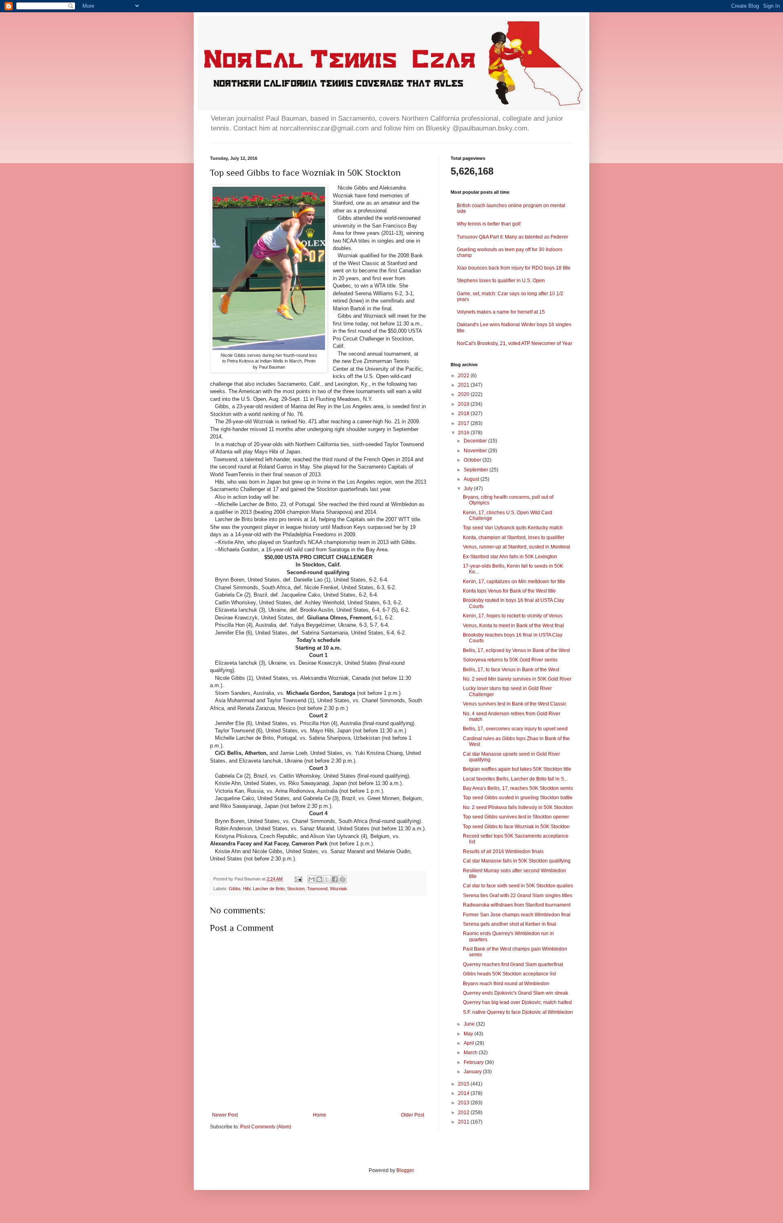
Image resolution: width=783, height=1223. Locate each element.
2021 (464, 385)
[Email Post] (298, 878)
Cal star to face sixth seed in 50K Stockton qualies (518, 886)
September (476, 470)
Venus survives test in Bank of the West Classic (514, 704)
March (471, 1052)
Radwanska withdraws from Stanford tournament (517, 905)
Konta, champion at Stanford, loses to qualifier (513, 537)
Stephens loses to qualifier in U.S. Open (501, 280)
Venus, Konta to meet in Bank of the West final (513, 625)
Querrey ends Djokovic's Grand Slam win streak (515, 993)
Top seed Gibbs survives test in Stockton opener (516, 817)
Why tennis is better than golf (488, 224)
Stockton (296, 888)
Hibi (246, 888)
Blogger (405, 1170)
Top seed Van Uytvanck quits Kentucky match (513, 528)
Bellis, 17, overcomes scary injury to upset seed (515, 729)
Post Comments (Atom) (265, 1127)
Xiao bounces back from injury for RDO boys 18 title (514, 268)
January (473, 1072)
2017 (464, 423)
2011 (464, 1122)
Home (319, 1115)
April (469, 1043)
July (469, 488)
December (476, 441)
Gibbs (235, 888)
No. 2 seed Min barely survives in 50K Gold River (517, 679)
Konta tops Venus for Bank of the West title (509, 591)
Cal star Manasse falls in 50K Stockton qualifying (517, 861)
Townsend (317, 888)
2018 (464, 413)
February (474, 1062)
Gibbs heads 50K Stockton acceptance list (509, 974)
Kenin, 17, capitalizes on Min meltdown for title (514, 581)
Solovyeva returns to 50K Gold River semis (510, 660)
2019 (464, 404)
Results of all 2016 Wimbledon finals (503, 851)
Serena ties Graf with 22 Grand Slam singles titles (517, 895)
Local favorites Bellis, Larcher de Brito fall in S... (515, 779)
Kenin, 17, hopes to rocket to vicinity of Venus (512, 616)
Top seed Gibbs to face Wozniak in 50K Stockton (516, 826)
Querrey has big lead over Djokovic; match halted (517, 1002)
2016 (464, 433)
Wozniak (338, 888)
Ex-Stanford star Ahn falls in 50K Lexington (510, 557)
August (472, 479)
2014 (464, 1093)
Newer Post (225, 1115)
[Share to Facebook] (335, 879)
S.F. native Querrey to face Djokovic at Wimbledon (518, 1012)
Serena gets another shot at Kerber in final (509, 924)
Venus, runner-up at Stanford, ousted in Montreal (516, 547)
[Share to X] (327, 879)
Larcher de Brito (269, 888)
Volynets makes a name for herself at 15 (501, 312)
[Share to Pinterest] (342, 879)
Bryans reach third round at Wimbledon (506, 983)
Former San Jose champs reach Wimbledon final (517, 915)
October (473, 460)
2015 (464, 1084)
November (476, 450)
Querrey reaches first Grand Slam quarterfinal (513, 964)
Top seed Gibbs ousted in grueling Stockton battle (518, 798)
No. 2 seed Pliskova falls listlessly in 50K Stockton (518, 807)
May (469, 1034)
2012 (464, 1112)
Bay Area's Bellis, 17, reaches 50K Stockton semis (518, 788)
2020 (464, 394)
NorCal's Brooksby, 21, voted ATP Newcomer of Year (514, 343)
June (470, 1024)
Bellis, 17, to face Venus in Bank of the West (511, 669)
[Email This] (311, 879)
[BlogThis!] (319, 879)
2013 (464, 1103)
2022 (464, 375)
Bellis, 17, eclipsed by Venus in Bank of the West (516, 650)
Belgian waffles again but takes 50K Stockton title (517, 769)
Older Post (412, 1115)
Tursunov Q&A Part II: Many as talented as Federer (512, 237)
